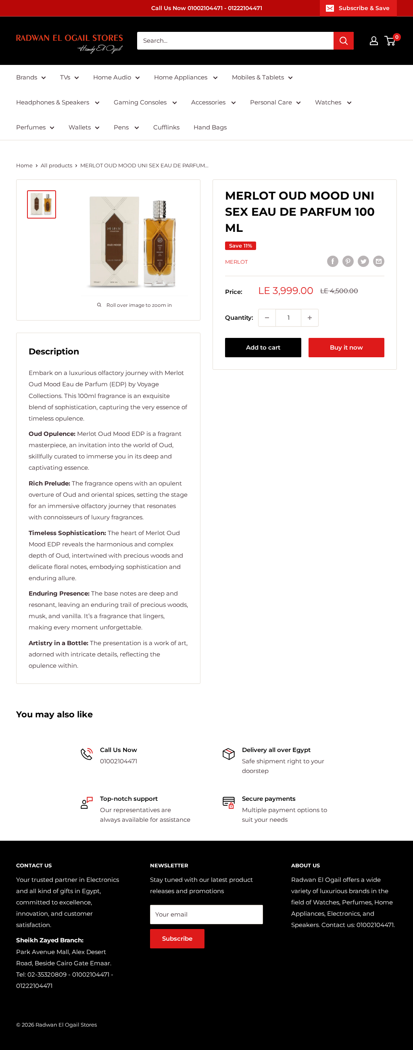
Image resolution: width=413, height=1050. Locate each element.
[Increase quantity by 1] (309, 317)
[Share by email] (378, 261)
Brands (26, 77)
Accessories (209, 102)
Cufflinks (166, 127)
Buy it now (346, 347)
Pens (122, 127)
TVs (65, 77)
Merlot (236, 261)
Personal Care (271, 102)
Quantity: (239, 317)
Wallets (80, 127)
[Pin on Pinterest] (348, 261)
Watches (329, 102)
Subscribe (177, 938)
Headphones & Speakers (53, 102)
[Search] (344, 41)
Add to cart (263, 347)
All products (56, 165)
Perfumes (31, 127)
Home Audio (112, 77)
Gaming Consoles (141, 102)
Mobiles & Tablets (258, 77)
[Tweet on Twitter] (363, 261)
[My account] (374, 40)
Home (24, 165)
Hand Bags (210, 127)
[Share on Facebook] (332, 261)
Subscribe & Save (364, 8)
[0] (390, 41)
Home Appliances (181, 77)
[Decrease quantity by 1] (267, 317)
